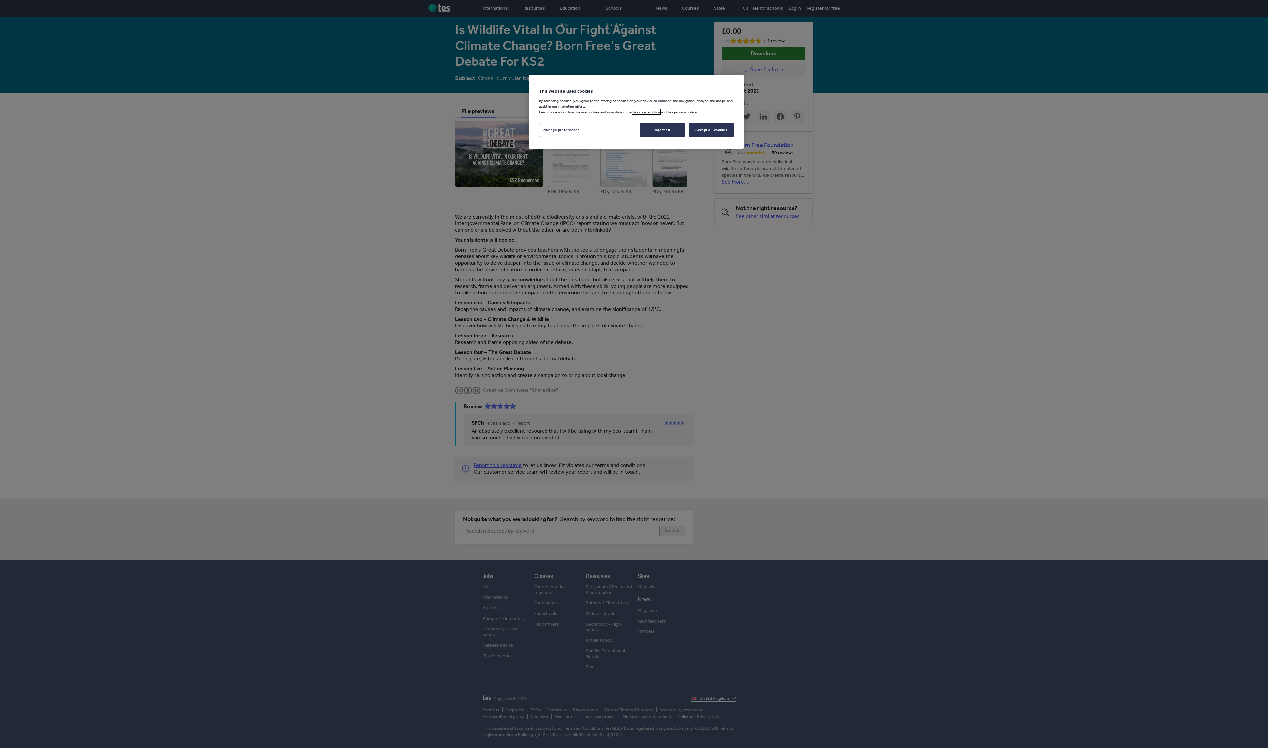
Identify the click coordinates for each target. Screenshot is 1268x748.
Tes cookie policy (646, 111)
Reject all (662, 129)
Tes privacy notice (682, 111)
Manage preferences (561, 129)
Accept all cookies (711, 129)
